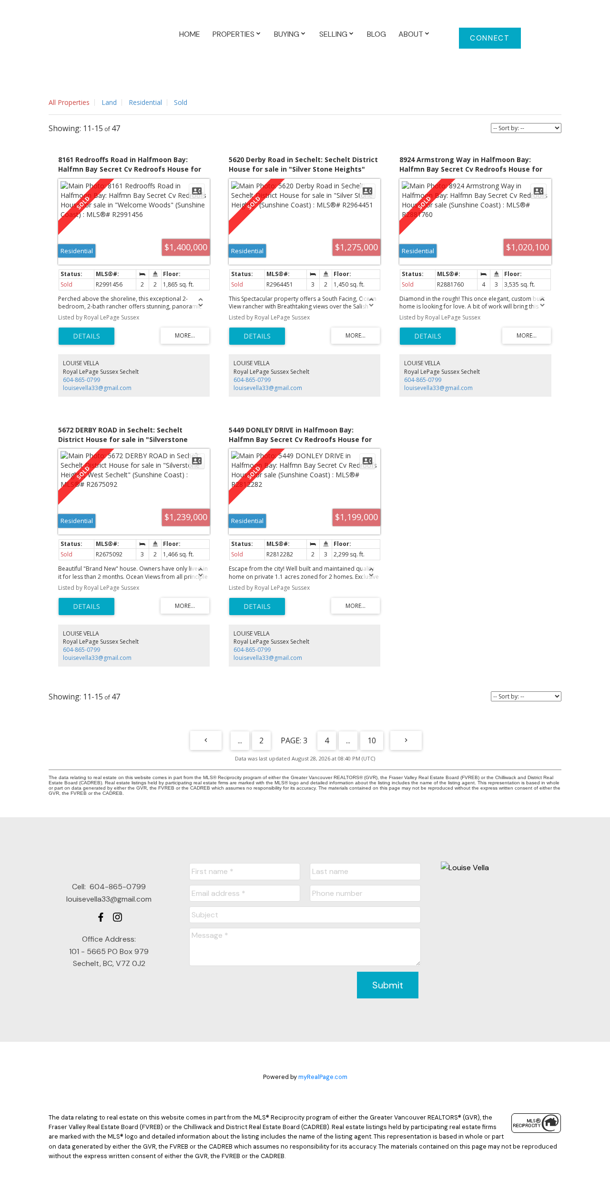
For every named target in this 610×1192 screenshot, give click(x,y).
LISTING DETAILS (86, 336)
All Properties (69, 102)
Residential (145, 102)
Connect (489, 38)
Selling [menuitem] (333, 34)
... (240, 740)
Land (109, 102)
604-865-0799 (81, 380)
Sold (180, 102)
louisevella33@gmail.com (97, 388)
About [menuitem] (410, 34)
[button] (490, 38)
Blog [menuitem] (376, 34)
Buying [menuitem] (286, 34)
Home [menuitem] (189, 34)
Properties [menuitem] (233, 34)
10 (371, 740)
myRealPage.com (322, 1077)
